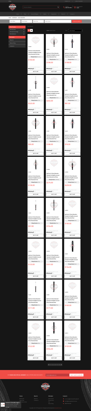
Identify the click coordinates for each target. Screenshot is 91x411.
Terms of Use (51, 398)
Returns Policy (13, 43)
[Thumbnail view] (29, 30)
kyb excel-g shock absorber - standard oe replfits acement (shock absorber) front (53, 55)
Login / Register (78, 1)
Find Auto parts (76, 21)
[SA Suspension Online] (13, 7)
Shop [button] (25, 14)
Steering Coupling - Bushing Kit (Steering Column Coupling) (12, 405)
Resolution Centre (23, 402)
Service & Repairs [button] (34, 14)
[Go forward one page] (61, 365)
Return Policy (51, 403)
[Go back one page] (49, 365)
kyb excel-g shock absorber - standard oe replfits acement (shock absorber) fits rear (34, 52)
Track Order (22, 400)
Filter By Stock (13, 29)
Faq (49, 402)
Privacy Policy (51, 400)
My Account (22, 398)
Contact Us (72, 14)
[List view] (31, 30)
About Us (63, 14)
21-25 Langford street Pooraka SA (72, 399)
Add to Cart (35, 71)
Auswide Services (58, 408)
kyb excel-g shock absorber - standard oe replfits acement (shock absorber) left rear (53, 175)
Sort (66, 30)
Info (35, 68)
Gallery (44, 14)
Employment (53, 14)
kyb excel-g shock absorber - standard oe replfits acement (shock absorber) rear (71, 177)
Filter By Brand (13, 34)
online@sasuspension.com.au (71, 401)
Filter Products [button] (13, 27)
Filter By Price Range (14, 31)
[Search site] (58, 7)
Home (17, 14)
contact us (67, 1)
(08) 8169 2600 (68, 7)
